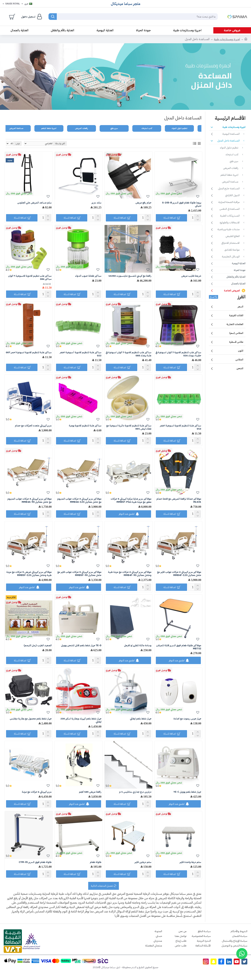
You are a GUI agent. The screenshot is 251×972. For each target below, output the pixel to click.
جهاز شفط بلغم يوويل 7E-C (187, 792)
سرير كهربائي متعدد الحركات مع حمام (33, 425)
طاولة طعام (95, 862)
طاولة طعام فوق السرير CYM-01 (35, 862)
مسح (212, 297)
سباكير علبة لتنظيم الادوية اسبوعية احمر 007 (29, 352)
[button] (241, 953)
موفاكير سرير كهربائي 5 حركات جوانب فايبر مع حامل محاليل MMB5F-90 (79, 574)
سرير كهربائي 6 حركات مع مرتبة (37, 792)
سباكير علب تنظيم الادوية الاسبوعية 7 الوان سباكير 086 (29, 277)
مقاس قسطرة (236, 342)
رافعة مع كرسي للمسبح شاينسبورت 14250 (129, 276)
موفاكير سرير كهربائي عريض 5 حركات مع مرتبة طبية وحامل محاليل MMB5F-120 (28, 574)
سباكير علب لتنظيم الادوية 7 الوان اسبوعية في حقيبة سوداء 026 (178, 354)
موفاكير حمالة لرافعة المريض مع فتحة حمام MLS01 (178, 500)
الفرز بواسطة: (60, 143)
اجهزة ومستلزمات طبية (227, 39)
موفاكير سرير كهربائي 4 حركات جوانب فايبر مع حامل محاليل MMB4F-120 (179, 574)
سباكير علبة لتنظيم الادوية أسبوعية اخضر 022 (80, 354)
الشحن (239, 368)
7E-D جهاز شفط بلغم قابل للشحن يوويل (81, 645)
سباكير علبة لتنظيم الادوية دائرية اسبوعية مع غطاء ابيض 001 (128, 427)
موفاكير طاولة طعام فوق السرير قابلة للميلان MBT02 (178, 647)
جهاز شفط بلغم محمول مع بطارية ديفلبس (31, 718)
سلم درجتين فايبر (143, 862)
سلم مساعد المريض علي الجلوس (34, 202)
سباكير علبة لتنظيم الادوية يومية (85, 425)
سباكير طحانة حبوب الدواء (88, 276)
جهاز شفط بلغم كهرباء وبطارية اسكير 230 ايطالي (80, 720)
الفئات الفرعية (236, 315)
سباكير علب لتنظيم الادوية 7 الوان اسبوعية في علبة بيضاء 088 (128, 354)
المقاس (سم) (236, 333)
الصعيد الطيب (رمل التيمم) (38, 645)
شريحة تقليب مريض (191, 276)
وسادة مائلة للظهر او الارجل (137, 645)
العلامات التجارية (235, 324)
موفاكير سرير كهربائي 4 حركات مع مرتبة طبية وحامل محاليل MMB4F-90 (129, 574)
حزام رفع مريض (143, 202)
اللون (240, 350)
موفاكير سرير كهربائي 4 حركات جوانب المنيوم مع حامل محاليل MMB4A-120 (79, 500)
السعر (240, 306)
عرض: (17, 143)
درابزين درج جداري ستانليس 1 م (135, 792)
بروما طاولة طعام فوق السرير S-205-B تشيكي (181, 204)
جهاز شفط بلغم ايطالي (140, 718)
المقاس (239, 359)
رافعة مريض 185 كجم (90, 792)
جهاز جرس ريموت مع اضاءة (187, 718)
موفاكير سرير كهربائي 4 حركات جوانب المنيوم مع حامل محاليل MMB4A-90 (29, 500)
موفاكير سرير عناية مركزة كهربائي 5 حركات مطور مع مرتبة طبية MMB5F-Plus (131, 500)
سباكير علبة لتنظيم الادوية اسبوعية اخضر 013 (180, 427)
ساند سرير (96, 202)
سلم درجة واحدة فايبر (190, 862)
